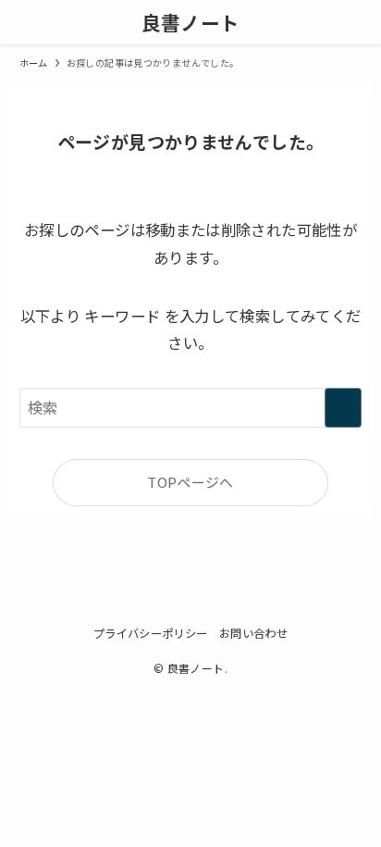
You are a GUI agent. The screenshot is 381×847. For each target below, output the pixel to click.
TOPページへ (190, 482)
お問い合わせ (253, 633)
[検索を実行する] (343, 408)
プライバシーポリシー (150, 633)
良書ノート (190, 22)
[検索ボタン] (359, 22)
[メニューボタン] (22, 22)
